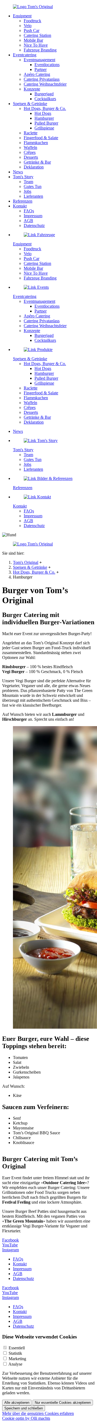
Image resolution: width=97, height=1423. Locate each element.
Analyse (15, 1364)
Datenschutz (34, 225)
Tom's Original (25, 562)
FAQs (29, 211)
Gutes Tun (32, 186)
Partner (40, 69)
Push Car (31, 30)
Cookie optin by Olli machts (26, 1418)
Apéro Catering (37, 74)
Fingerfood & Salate (41, 137)
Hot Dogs (42, 113)
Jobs (27, 191)
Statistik (15, 1353)
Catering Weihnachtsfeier (45, 84)
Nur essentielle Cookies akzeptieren (63, 1403)
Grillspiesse (44, 128)
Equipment (22, 16)
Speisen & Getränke (30, 567)
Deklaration (34, 167)
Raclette (30, 133)
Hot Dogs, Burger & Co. (34, 572)
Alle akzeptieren (16, 1403)
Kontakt (20, 206)
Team (28, 181)
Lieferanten (33, 196)
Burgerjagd (44, 94)
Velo (28, 25)
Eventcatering (24, 55)
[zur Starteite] (33, 6)
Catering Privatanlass (42, 79)
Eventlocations (47, 64)
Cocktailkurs (45, 98)
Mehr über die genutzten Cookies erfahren (38, 1413)
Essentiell (17, 1348)
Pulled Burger (46, 123)
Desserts (31, 157)
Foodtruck (32, 20)
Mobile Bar (33, 40)
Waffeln (30, 147)
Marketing (17, 1358)
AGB (28, 220)
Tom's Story (23, 176)
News (18, 172)
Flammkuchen (36, 142)
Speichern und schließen (23, 1408)
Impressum (33, 215)
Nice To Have (36, 45)
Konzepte (32, 89)
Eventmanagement (39, 59)
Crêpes (30, 152)
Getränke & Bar (37, 162)
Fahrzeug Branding (40, 50)
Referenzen (22, 201)
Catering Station (37, 35)
